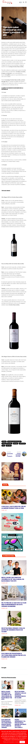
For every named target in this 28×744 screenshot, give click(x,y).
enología (15, 443)
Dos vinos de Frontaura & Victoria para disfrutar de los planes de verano (13, 655)
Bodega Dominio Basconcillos (14, 441)
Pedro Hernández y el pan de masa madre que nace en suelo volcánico (20, 723)
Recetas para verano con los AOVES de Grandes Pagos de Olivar (13, 629)
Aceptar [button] (22, 742)
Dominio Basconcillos (6, 443)
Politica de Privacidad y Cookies (11, 742)
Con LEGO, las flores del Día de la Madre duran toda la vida (13, 507)
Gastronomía (22, 443)
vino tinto (8, 445)
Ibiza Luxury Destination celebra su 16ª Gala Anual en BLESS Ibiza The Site (12, 579)
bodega (4, 441)
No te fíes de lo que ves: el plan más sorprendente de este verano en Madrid (13, 604)
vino (3, 445)
